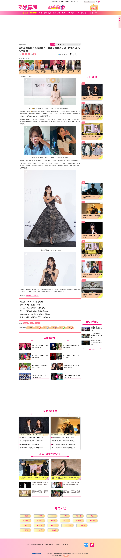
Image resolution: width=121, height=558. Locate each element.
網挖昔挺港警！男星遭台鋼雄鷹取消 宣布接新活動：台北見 (40, 483)
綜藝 (59, 13)
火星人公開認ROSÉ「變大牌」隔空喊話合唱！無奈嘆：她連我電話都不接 (57, 71)
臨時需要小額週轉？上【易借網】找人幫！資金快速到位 (35, 317)
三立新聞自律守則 (49, 544)
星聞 (54, 13)
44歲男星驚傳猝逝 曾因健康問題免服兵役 (63, 448)
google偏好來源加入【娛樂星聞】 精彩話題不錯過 (33, 308)
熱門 (45, 13)
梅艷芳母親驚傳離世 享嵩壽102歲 (29, 444)
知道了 (66, 555)
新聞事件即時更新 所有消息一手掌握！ (30, 305)
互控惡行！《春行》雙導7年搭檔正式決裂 (30, 434)
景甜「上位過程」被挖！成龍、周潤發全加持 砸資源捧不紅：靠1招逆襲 (65, 478)
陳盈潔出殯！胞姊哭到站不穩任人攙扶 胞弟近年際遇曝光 (34, 478)
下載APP (30, 327)
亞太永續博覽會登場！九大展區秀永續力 (96, 335)
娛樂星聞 (21, 44)
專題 (82, 13)
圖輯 (96, 13)
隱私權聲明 (39, 544)
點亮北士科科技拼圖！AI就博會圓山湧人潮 (96, 328)
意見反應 (65, 544)
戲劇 (63, 13)
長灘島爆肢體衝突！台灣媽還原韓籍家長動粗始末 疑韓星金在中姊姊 (26, 71)
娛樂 (25, 44)
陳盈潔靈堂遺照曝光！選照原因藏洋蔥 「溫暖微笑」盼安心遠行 (40, 492)
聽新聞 (52, 44)
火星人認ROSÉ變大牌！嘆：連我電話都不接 (31, 302)
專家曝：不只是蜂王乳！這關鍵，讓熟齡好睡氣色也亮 (34, 311)
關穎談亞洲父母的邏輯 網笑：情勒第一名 (31, 437)
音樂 (77, 13)
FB (74, 1)
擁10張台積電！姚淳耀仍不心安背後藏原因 (31, 448)
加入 (45, 327)
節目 (91, 13)
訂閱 (37, 327)
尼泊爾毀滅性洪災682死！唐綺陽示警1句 (63, 437)
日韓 (68, 13)
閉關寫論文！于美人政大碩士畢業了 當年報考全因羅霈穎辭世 (71, 492)
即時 (40, 13)
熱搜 (49, 13)
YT (76, 1)
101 (31, 111)
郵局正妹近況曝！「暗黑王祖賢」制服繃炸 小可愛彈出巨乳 (73, 71)
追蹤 (53, 327)
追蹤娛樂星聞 (68, 1)
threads (80, 1)
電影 (73, 13)
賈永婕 (32, 108)
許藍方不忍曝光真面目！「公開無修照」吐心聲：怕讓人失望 (41, 71)
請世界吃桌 (34, 13)
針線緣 (25, 13)
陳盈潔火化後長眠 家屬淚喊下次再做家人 (63, 441)
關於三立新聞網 (31, 544)
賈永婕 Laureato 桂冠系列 (32, 295)
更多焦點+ (92, 349)
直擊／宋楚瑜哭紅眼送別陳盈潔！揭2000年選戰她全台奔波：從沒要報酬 (71, 484)
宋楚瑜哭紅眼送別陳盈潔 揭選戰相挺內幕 (63, 444)
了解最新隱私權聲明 (57, 555)
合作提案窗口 (58, 544)
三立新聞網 (53, 1)
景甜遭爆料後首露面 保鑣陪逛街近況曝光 (62, 434)
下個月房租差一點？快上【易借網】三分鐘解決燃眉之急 (35, 314)
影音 (86, 13)
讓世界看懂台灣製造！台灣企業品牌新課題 (96, 342)
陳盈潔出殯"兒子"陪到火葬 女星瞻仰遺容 (31, 441)
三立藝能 (60, 1)
